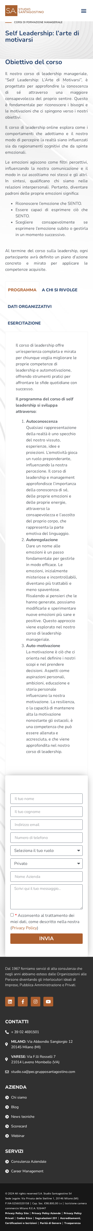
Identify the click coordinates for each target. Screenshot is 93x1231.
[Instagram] (35, 1001)
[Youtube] (48, 1001)
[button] (83, 10)
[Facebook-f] (22, 1001)
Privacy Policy (24, 928)
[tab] (22, 289)
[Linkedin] (10, 1001)
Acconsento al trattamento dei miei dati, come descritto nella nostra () (44, 922)
